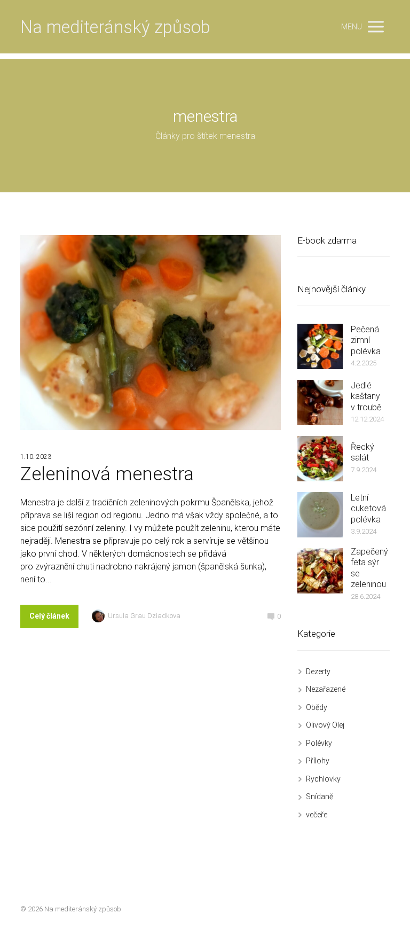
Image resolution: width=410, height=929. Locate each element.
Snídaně (319, 796)
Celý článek (49, 616)
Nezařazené (325, 689)
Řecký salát (362, 452)
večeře (316, 814)
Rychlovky (323, 779)
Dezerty (318, 671)
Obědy (316, 707)
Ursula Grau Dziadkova (144, 616)
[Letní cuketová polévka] (320, 514)
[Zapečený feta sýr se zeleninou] (320, 571)
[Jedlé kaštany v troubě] (320, 402)
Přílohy (317, 760)
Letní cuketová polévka (368, 509)
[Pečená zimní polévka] (320, 346)
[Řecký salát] (320, 458)
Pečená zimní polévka (366, 340)
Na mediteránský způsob (115, 27)
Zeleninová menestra (107, 474)
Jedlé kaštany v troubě (366, 396)
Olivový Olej (325, 725)
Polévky (319, 743)
